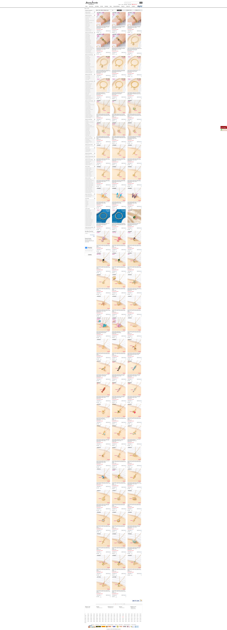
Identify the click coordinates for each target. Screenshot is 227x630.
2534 (100, 619)
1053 (85, 615)
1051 (137, 614)
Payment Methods (116, 6)
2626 (111, 621)
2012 (137, 615)
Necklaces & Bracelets (89, 22)
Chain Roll (87, 94)
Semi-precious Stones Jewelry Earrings (90, 66)
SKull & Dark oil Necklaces (89, 88)
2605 (103, 621)
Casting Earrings (88, 63)
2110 (111, 618)
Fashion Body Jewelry (89, 187)
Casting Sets (87, 26)
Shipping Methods (133, 608)
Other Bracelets (88, 35)
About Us (122, 6)
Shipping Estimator (110, 624)
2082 (91, 618)
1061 (105, 615)
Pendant (86, 240)
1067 (117, 615)
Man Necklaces (88, 89)
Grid (102, 10)
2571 (134, 619)
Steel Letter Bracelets (89, 212)
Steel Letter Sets (88, 211)
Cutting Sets (87, 21)
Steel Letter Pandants (89, 213)
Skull (86, 241)
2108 (108, 618)
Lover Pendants (88, 78)
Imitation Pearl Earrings (89, 71)
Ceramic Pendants (88, 117)
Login (122, 4)
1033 (94, 614)
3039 (132, 621)
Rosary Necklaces (88, 86)
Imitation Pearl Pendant (89, 116)
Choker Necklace (88, 96)
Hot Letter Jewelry (88, 210)
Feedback (133, 6)
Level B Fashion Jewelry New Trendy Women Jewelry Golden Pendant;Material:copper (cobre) (103, 483)
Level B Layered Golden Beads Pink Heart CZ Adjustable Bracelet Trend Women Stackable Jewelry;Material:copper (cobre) (118, 27)
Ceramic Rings (88, 131)
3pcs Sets (87, 27)
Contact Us (128, 6)
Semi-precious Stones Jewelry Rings (90, 126)
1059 (100, 615)
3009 (117, 621)
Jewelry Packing (88, 149)
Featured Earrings (88, 70)
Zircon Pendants (88, 103)
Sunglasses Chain (88, 95)
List (99, 10)
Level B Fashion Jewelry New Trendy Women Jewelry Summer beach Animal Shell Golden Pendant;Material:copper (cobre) (103, 505)
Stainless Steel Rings (88, 119)
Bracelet (92, 240)
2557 (123, 619)
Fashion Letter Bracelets (89, 219)
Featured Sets (88, 28)
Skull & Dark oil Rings (89, 125)
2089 (97, 618)
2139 (137, 618)
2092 (103, 618)
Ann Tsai (224, 129)
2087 (94, 618)
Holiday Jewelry (87, 12)
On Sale (101, 6)
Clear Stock (87, 198)
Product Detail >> (92, 234)
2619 (108, 621)
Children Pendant (88, 164)
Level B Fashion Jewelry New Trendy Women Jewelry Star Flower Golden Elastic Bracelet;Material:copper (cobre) (134, 71)
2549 (114, 619)
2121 (123, 618)
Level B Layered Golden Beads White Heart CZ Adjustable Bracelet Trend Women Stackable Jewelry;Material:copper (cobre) (103, 27)
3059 (137, 621)
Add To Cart (108, 52)
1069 (120, 615)
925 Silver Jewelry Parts (89, 171)
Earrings (87, 202)
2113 (114, 618)
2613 (105, 621)
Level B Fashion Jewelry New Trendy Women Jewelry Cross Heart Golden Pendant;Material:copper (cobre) (103, 418)
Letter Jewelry (87, 208)
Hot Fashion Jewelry (89, 179)
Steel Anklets (87, 139)
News (111, 6)
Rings (86, 205)
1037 (105, 614)
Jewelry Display (88, 150)
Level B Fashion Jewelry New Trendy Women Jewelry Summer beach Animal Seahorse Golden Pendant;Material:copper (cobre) (134, 289)
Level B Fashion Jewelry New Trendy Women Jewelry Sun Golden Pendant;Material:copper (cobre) (118, 526)
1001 (88, 614)
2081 (88, 618)
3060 (140, 621)
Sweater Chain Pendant (89, 115)
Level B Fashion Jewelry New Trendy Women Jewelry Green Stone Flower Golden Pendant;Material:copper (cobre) (134, 224)
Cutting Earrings (88, 57)
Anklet (88, 241)
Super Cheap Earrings (89, 195)
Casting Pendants (88, 111)
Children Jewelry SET (89, 163)
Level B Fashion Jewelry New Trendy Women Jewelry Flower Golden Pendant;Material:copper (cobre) (103, 246)
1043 (120, 614)
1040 (111, 614)
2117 (117, 618)
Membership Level (99, 607)
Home (86, 6)
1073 (129, 615)
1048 (129, 614)
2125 (129, 618)
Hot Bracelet (87, 34)
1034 (97, 614)
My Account (125, 4)
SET (85, 239)
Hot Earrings (87, 56)
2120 (120, 618)
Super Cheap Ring (88, 196)
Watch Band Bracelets (89, 49)
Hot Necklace (88, 82)
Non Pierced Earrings (89, 72)
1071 (126, 615)
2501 (140, 618)
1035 (100, 614)
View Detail (98, 52)
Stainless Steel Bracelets (89, 32)
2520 (94, 619)
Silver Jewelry (87, 166)
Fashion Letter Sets (88, 218)
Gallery (105, 10)
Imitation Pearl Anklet (89, 141)
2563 (126, 619)
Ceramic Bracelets (88, 43)
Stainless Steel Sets (88, 15)
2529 (97, 619)
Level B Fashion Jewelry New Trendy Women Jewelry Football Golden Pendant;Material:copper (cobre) (119, 418)
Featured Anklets (88, 140)
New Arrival (91, 6)
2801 (114, 621)
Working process (110, 607)
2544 (108, 619)
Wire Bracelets (88, 44)
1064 (111, 615)
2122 (126, 618)
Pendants (87, 204)
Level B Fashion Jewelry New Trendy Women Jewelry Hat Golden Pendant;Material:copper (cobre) (118, 505)
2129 (134, 618)
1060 (103, 615)
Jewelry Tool (87, 151)
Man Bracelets (88, 37)
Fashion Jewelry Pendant (89, 185)
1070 (123, 615)
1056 (91, 615)
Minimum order (88, 607)
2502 (85, 619)
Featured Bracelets (88, 50)
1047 (126, 614)
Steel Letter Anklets (88, 225)
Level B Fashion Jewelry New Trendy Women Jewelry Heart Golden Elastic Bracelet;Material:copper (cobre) (103, 93)
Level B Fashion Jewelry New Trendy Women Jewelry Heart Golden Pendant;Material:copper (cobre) (118, 289)
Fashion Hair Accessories (89, 227)
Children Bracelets (88, 161)
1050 (134, 614)
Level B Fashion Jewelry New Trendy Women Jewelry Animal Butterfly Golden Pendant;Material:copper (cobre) (103, 202)
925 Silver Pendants (88, 169)
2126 (132, 618)
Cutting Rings (88, 129)
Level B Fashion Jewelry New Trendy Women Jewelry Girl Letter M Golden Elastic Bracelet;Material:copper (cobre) (118, 93)
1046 (123, 614)
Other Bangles (88, 36)
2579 (88, 621)
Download (106, 6)
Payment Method (122, 607)
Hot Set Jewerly (88, 16)
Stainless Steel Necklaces (89, 81)
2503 (88, 619)
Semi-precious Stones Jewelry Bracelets (90, 48)
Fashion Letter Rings (89, 223)
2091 (100, 618)
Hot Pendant (87, 102)
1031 (91, 614)
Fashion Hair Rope (88, 228)
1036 (103, 614)
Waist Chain (87, 93)
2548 (111, 619)
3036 (129, 621)
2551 (117, 619)
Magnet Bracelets (88, 41)
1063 (108, 615)
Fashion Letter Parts (89, 224)
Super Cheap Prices (88, 194)
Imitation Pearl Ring (88, 136)
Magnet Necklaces (88, 99)
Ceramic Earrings (88, 69)
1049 (132, 614)
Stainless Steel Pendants (89, 100)
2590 (100, 621)
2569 (132, 619)
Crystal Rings (88, 124)
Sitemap (116, 624)
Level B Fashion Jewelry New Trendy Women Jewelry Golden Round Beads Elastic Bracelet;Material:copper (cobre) (103, 224)
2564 (129, 619)
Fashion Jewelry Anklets (89, 191)
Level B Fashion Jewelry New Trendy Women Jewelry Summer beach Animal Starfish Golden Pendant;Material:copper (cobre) (103, 159)
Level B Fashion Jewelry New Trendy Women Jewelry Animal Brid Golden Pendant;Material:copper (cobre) (134, 440)
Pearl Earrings (88, 58)
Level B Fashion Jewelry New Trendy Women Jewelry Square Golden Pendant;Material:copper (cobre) (103, 289)
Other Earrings (88, 65)
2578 (85, 621)
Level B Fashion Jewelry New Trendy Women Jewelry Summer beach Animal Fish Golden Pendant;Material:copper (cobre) (118, 375)
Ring (87, 239)
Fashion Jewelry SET (89, 181)
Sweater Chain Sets (88, 29)
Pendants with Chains (89, 83)
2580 (91, 621)
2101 (105, 618)
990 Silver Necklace (88, 176)
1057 (94, 615)
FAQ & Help (129, 4)
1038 (108, 614)
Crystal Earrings (88, 64)
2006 (134, 615)
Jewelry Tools (87, 147)
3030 (123, 621)
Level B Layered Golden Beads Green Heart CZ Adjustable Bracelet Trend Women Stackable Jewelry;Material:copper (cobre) (103, 48)
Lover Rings (87, 79)
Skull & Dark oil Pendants (89, 109)
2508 (91, 619)
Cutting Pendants (88, 108)
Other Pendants (88, 110)
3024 (120, 621)
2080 (85, 618)
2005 (132, 615)
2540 (105, 619)
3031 (126, 621)
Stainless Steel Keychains (89, 156)
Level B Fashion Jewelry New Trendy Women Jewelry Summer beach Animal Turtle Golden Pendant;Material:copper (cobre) (103, 440)
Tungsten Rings (88, 132)
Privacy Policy (134, 624)
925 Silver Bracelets (88, 172)
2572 (137, 619)
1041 (114, 614)
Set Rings (87, 123)
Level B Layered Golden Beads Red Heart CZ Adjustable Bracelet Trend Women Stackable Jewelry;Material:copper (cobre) (134, 27)
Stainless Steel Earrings (89, 54)
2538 (103, 619)
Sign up (120, 4)
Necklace (87, 203)
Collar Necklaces (88, 87)
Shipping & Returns (127, 624)
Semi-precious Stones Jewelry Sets (90, 20)
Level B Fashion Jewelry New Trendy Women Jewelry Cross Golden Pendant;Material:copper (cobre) (119, 354)
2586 (97, 621)
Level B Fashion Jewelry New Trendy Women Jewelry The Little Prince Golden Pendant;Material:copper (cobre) (103, 462)
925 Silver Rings (88, 170)
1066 (114, 615)
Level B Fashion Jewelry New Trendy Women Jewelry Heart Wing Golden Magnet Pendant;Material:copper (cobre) (103, 332)
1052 (140, 614)
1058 (97, 615)
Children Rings (88, 162)
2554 (120, 619)
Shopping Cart (135, 4)
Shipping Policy (133, 607)
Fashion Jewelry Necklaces (90, 180)
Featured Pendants (88, 114)
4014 (85, 622)
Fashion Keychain (88, 192)
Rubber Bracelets (88, 42)
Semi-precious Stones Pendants (90, 104)
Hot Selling (97, 6)
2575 (140, 619)
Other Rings (87, 130)
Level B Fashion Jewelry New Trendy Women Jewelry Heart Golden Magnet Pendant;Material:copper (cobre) (118, 332)
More (94, 236)
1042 (117, 614)
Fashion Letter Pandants (89, 220)
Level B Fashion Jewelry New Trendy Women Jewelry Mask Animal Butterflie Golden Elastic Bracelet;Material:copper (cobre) (118, 71)
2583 (94, 621)
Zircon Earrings (88, 59)
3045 (134, 621)
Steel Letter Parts (88, 217)
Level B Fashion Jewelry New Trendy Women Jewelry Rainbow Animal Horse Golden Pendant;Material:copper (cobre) (118, 440)
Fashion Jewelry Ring (89, 186)
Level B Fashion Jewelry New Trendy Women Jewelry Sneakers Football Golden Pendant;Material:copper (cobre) (103, 375)
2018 (140, 615)
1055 (88, 615)
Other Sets (87, 19)
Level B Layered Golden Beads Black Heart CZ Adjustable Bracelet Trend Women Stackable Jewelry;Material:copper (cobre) (119, 48)
